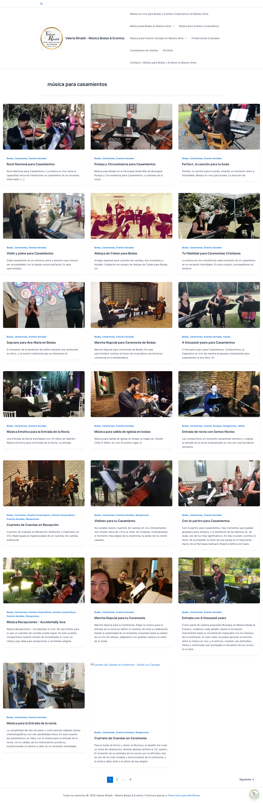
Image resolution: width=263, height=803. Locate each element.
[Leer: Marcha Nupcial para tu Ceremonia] (131, 580)
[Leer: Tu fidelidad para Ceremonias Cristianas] (219, 216)
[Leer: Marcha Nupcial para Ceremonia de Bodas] (131, 305)
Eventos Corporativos (39, 515)
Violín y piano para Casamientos (30, 253)
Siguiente (246, 779)
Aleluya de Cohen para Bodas (115, 253)
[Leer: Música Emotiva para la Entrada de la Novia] (44, 394)
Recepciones (230, 426)
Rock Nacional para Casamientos (31, 164)
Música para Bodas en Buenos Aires (150, 26)
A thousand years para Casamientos (208, 342)
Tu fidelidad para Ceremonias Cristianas (211, 253)
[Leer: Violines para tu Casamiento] (131, 483)
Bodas (10, 158)
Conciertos (20, 515)
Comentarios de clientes (144, 50)
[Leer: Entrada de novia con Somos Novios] (219, 394)
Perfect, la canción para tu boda (205, 164)
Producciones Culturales (205, 38)
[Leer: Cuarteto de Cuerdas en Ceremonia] (131, 693)
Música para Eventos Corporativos (199, 26)
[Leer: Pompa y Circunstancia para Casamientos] (131, 127)
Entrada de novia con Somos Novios (208, 432)
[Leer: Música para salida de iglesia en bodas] (131, 394)
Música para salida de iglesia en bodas (122, 432)
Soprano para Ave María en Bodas (31, 342)
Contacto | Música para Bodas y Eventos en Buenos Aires (163, 62)
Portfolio (168, 50)
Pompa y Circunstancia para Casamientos (125, 164)
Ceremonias (21, 158)
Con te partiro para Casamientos (206, 521)
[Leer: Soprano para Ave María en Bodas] (44, 305)
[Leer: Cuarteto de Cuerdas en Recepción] (44, 483)
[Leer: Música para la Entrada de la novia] (44, 686)
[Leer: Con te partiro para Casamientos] (219, 483)
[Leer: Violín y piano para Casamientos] (44, 216)
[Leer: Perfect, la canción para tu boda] (219, 127)
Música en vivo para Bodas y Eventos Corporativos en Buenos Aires (169, 13)
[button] (41, 4)
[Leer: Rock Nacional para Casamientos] (44, 127)
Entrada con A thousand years (204, 618)
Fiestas (227, 336)
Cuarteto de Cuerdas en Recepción (33, 525)
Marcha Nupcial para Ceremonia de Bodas (125, 342)
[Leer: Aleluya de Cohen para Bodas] (131, 216)
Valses (241, 426)
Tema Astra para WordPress (184, 795)
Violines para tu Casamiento (114, 521)
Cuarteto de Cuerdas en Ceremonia (120, 738)
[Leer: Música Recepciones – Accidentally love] (44, 580)
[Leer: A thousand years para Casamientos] (219, 305)
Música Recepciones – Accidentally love (36, 622)
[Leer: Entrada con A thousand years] (219, 580)
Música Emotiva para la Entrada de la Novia (38, 432)
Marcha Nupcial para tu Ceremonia (119, 618)
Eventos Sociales (37, 158)
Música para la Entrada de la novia (31, 723)
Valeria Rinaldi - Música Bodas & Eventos (94, 38)
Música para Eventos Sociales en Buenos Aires (157, 38)
